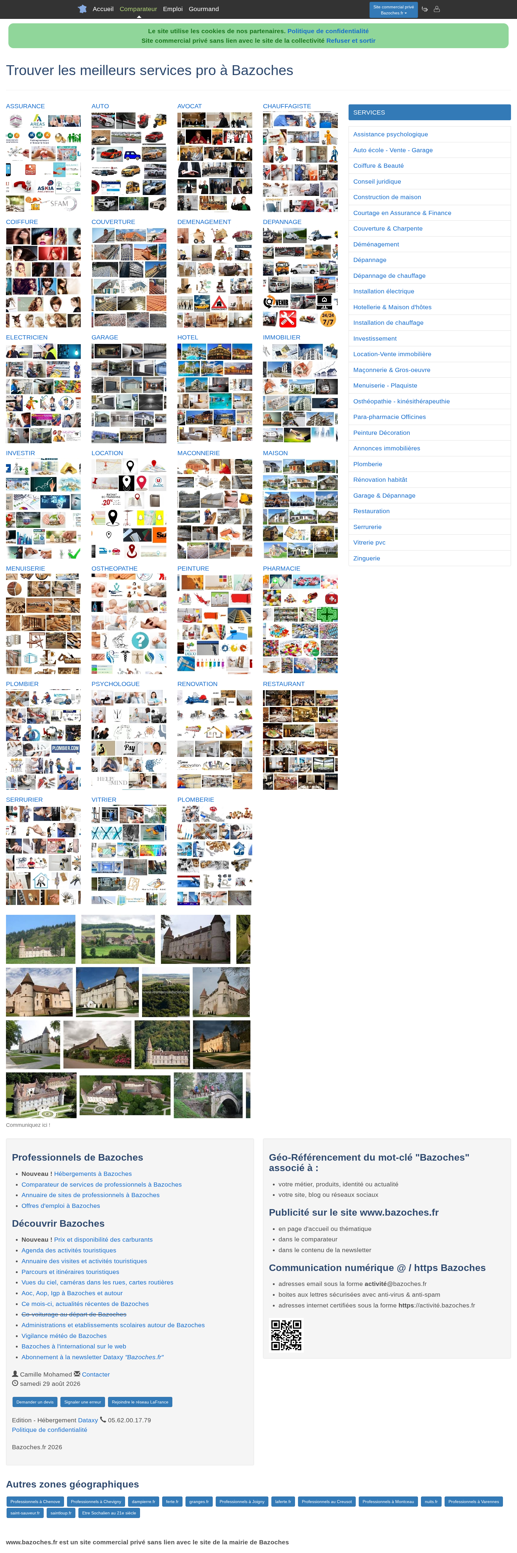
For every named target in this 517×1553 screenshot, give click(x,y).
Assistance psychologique (390, 134)
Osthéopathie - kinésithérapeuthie (401, 401)
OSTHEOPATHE (115, 568)
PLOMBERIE (195, 799)
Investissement (375, 338)
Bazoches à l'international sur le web (74, 1346)
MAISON (275, 452)
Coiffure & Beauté (378, 165)
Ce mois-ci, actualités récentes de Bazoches (85, 1303)
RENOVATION (197, 683)
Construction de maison (387, 196)
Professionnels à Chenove (35, 1501)
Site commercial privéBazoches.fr (393, 9)
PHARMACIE (281, 568)
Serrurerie (367, 526)
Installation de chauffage (388, 322)
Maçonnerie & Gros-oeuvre (392, 369)
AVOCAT (189, 106)
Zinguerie (366, 558)
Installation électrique (383, 291)
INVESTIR (20, 452)
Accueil (103, 8)
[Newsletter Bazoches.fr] (425, 9)
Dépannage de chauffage (389, 275)
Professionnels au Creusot (327, 1501)
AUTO (100, 106)
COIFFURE (22, 221)
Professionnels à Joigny (242, 1501)
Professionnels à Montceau (388, 1501)
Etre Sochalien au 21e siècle (109, 1513)
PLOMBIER (22, 683)
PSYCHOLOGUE (116, 683)
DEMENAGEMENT (204, 221)
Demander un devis (35, 1402)
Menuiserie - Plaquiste (385, 385)
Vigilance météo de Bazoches (64, 1335)
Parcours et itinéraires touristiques (70, 1271)
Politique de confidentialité (328, 31)
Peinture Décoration (381, 432)
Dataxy (88, 1420)
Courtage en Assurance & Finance (402, 212)
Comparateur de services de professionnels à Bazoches (102, 1184)
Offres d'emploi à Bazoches (61, 1205)
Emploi (173, 8)
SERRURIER (24, 799)
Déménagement (376, 244)
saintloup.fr (61, 1513)
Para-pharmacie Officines (389, 416)
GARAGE (105, 337)
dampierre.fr (143, 1501)
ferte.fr (172, 1501)
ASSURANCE (25, 106)
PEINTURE (193, 568)
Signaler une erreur (82, 1402)
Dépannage (370, 259)
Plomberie (367, 464)
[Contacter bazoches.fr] (437, 9)
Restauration (371, 510)
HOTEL (187, 337)
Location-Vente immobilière (392, 353)
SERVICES (369, 112)
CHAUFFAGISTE (287, 106)
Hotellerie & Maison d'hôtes (392, 307)
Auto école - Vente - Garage (393, 150)
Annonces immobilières (386, 448)
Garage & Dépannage (384, 495)
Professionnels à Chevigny (96, 1501)
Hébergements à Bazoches (93, 1173)
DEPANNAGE (282, 221)
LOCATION (107, 452)
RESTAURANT (284, 683)
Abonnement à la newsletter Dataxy (92, 1357)
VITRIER (104, 799)
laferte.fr (283, 1501)
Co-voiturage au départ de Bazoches (74, 1314)
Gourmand (204, 8)
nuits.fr (431, 1501)
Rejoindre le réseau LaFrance (140, 1402)
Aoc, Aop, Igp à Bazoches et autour (72, 1293)
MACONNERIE (198, 452)
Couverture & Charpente (388, 228)
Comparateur (138, 8)
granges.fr (199, 1501)
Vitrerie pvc (369, 542)
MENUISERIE (25, 568)
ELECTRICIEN (27, 337)
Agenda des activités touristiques (69, 1250)
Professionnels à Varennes (473, 1501)
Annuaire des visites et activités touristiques (84, 1261)
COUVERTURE (113, 221)
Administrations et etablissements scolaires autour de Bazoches (113, 1325)
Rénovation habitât (380, 479)
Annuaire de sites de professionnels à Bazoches (91, 1194)
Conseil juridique (377, 181)
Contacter (96, 1374)
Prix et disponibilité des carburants (103, 1239)
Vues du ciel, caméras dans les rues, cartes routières (98, 1282)
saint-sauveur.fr (25, 1513)
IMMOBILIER (281, 337)
